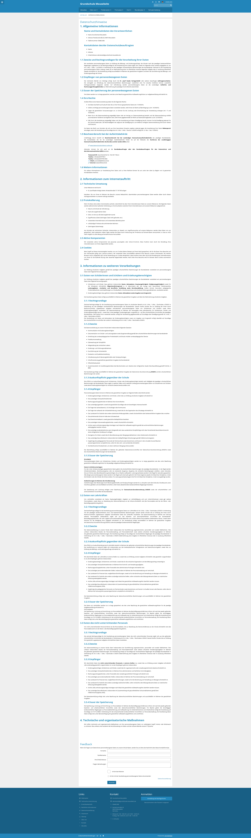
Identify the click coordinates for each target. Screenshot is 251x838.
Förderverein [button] (105, 10)
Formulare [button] (118, 10)
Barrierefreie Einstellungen (88, 836)
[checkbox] (108, 771)
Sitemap (83, 816)
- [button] (156, 2)
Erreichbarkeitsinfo (86, 804)
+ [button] (153, 2)
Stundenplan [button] (139, 10)
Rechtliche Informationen (88, 807)
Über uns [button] (93, 10)
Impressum (84, 813)
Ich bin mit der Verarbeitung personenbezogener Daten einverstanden (130, 776)
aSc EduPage (168, 836)
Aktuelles (83, 15)
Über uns (84, 820)
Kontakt (83, 823)
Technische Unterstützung (89, 801)
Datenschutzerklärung (96, 15)
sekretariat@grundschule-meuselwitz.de (124, 801)
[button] (159, 1)
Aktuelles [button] (83, 10)
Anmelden (168, 2)
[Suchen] (171, 5)
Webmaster (84, 798)
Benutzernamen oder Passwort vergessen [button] (156, 802)
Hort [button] (128, 10)
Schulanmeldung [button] (154, 10)
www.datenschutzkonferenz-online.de (101, 145)
